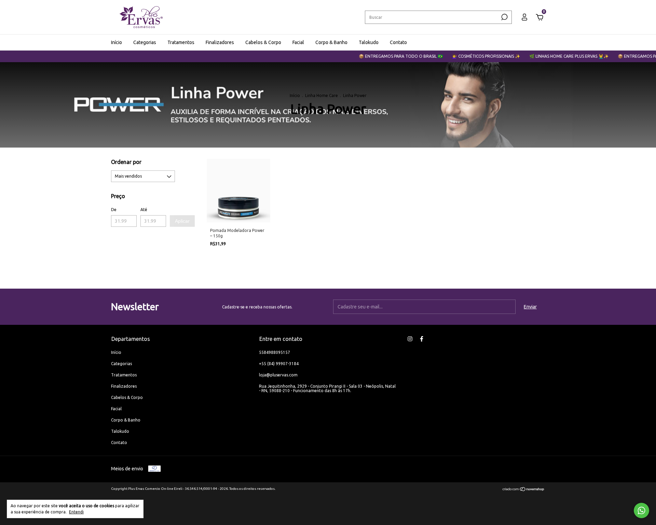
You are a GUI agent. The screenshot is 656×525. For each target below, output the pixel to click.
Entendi (76, 512)
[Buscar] (503, 17)
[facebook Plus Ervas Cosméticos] (421, 339)
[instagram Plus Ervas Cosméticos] (410, 339)
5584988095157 (274, 352)
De (114, 209)
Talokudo (369, 42)
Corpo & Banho (331, 42)
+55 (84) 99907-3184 (279, 363)
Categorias (144, 42)
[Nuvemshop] (523, 490)
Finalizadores (220, 42)
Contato (398, 42)
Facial (298, 42)
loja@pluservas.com (278, 375)
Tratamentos (180, 42)
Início (116, 42)
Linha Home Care (321, 95)
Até (143, 209)
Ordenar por (126, 162)
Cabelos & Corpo (263, 42)
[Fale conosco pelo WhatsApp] (641, 510)
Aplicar (182, 221)
